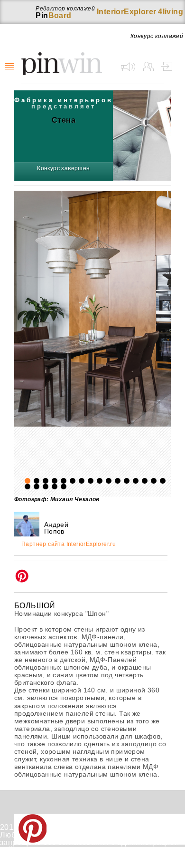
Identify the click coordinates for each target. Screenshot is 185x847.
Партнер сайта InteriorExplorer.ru (68, 544)
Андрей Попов (56, 528)
